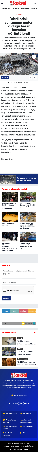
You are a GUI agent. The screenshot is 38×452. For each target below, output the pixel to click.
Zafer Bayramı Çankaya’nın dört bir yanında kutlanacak (27, 205)
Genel (20, 348)
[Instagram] (17, 403)
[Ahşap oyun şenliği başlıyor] (10, 217)
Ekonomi (25, 8)
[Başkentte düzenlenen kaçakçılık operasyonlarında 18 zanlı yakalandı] (10, 237)
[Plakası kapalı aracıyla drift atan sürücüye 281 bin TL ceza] (28, 237)
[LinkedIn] (21, 403)
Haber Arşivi (27, 433)
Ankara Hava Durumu (26, 415)
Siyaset (34, 8)
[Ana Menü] (2, 3)
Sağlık (20, 338)
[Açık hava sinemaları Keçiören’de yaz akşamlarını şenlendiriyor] (10, 197)
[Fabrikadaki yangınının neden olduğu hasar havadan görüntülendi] (19, 64)
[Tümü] (35, 333)
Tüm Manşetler (27, 426)
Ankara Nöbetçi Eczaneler (10, 415)
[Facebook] (9, 403)
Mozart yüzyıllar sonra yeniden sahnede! (26, 363)
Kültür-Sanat (22, 359)
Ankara (16, 8)
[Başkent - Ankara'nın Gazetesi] (18, 3)
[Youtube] (24, 403)
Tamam (26, 449)
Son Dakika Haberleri (8, 434)
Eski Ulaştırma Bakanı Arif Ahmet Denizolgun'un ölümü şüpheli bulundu (25, 353)
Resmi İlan (6, 8)
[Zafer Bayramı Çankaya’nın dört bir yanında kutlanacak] (28, 197)
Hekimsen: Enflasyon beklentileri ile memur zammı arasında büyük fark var (26, 342)
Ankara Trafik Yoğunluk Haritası (26, 421)
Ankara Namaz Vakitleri (9, 421)
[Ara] (35, 3)
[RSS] (28, 403)
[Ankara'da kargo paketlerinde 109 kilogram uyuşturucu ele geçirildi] (28, 217)
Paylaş (6, 77)
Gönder (6, 298)
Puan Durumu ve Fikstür (10, 428)
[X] (13, 403)
